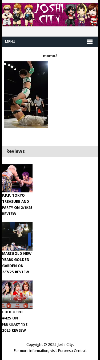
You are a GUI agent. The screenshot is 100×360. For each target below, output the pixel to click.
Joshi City (65, 344)
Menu (10, 41)
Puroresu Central (72, 351)
